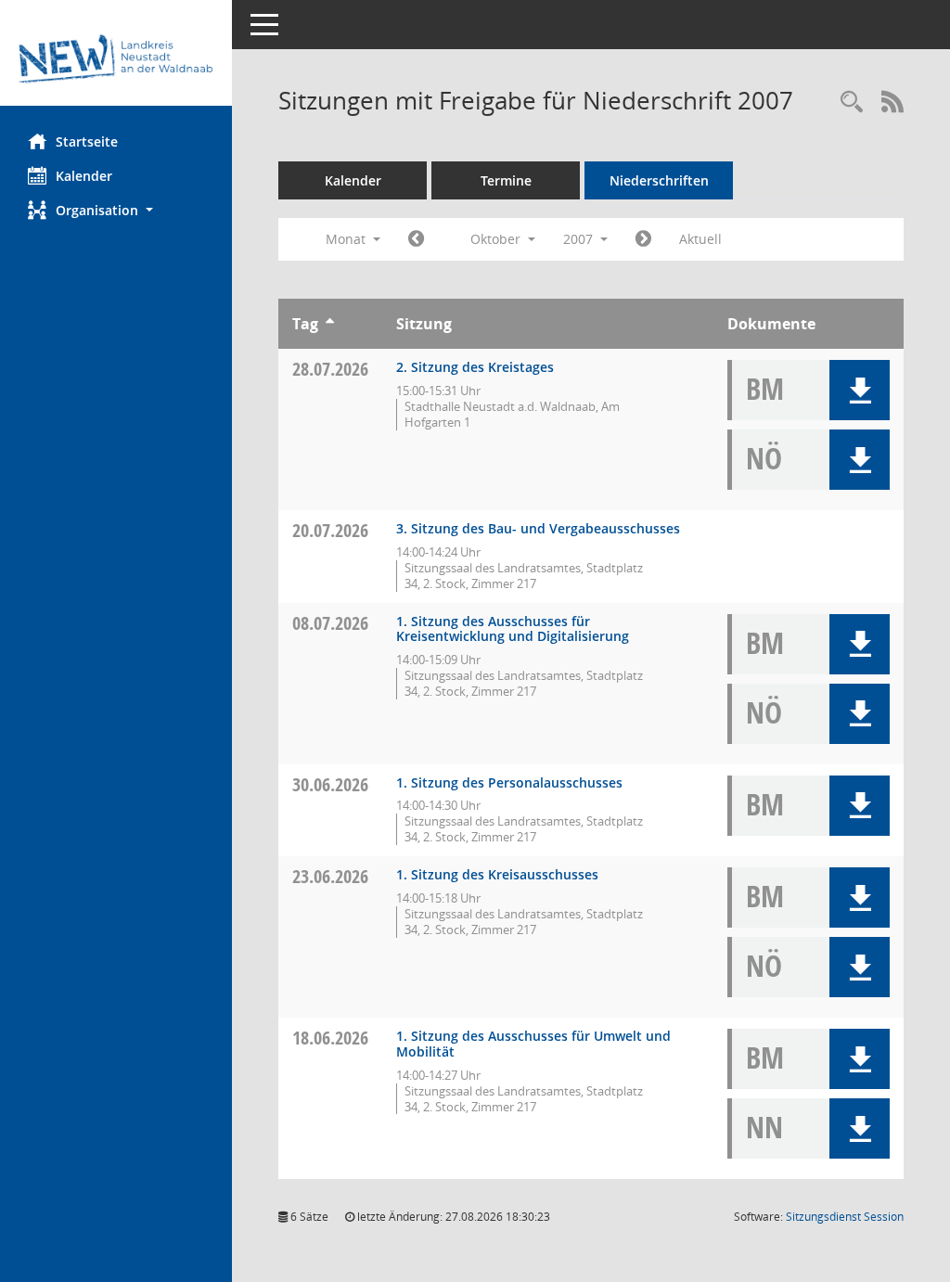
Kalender (84, 176)
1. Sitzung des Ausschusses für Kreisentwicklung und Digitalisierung (512, 629)
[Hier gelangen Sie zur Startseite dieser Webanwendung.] (116, 59)
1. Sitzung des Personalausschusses (509, 782)
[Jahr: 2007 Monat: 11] (643, 239)
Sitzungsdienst (845, 1216)
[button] (116, 210)
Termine (506, 180)
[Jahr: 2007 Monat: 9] (416, 239)
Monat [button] (347, 239)
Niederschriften (659, 180)
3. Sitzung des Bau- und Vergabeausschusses (538, 528)
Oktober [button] (497, 239)
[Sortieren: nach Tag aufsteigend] (330, 324)
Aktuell (700, 239)
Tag (305, 324)
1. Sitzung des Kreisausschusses (497, 874)
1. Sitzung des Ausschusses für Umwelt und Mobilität (533, 1043)
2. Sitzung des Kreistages (475, 367)
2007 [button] (580, 239)
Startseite (87, 141)
